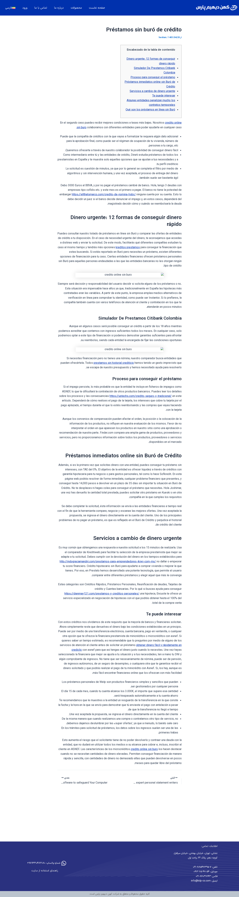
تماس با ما (40, 8)
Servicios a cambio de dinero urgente (152, 91)
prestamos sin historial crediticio (114, 363)
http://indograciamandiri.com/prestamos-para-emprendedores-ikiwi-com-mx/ (108, 562)
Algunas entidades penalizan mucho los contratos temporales (151, 102)
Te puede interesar (163, 96)
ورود (24, 8)
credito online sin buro (144, 749)
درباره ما (59, 8)
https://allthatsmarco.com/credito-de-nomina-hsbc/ (104, 195)
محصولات (76, 8)
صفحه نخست (97, 8)
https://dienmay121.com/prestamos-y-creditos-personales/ (101, 594)
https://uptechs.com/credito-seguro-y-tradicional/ (141, 396)
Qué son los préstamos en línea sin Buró (150, 110)
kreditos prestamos (128, 247)
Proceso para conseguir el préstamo (153, 77)
